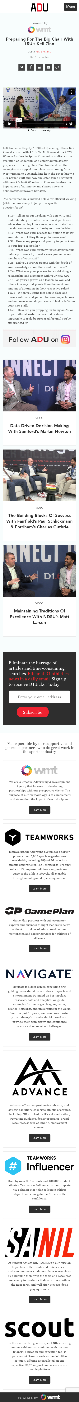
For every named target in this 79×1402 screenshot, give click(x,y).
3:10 (11, 233)
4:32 (11, 241)
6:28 (11, 262)
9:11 (11, 280)
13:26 (11, 310)
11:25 (11, 292)
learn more (40, 810)
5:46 (11, 250)
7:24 (11, 271)
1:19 (11, 215)
